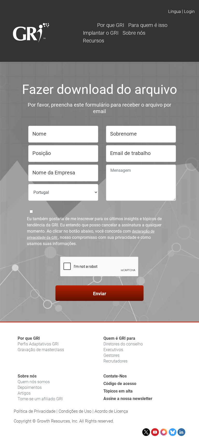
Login (189, 11)
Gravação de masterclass (41, 349)
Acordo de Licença (111, 411)
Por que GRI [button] (110, 25)
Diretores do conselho (123, 344)
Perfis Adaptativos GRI (38, 344)
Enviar (99, 293)
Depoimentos (30, 387)
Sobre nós (27, 376)
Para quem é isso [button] (147, 25)
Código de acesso (119, 383)
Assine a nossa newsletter (127, 398)
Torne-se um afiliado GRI (40, 398)
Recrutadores (115, 361)
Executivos (113, 349)
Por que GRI (29, 338)
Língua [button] (174, 11)
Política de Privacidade (34, 411)
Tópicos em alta (118, 391)
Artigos (24, 393)
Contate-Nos (115, 376)
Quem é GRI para (119, 338)
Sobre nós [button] (134, 33)
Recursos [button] (93, 41)
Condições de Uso (75, 411)
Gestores (111, 355)
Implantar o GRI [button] (100, 33)
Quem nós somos (34, 381)
